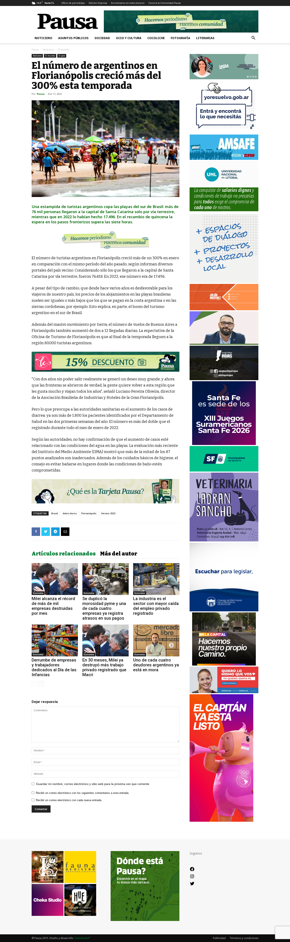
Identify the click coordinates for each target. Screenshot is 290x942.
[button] (253, 38)
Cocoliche (156, 38)
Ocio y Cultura (128, 38)
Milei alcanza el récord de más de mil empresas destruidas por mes (53, 606)
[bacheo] (224, 664)
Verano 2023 (108, 513)
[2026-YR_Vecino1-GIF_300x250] (224, 132)
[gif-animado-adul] (224, 212)
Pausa (35, 49)
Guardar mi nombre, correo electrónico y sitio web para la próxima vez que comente (92, 784)
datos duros (70, 513)
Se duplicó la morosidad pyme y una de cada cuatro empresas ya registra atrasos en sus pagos (104, 608)
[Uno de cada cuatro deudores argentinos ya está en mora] (156, 640)
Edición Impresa (98, 2)
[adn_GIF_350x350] (224, 282)
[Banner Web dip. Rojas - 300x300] (224, 379)
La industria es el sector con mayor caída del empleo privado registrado (156, 606)
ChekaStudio (81, 938)
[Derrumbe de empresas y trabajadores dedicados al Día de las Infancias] (55, 640)
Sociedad (102, 38)
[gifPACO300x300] (224, 444)
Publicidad (219, 938)
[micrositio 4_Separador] (105, 240)
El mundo (50, 55)
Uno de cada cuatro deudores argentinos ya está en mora (156, 664)
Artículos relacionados (64, 554)
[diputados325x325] (224, 610)
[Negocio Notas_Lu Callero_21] (105, 362)
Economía (38, 593)
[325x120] (224, 470)
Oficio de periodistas (73, 2)
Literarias (205, 38)
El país (62, 55)
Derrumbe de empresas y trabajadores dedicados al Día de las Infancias (54, 667)
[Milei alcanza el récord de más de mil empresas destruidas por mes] (55, 579)
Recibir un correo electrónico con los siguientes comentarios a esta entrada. (82, 793)
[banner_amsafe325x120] (224, 159)
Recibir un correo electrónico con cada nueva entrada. (69, 800)
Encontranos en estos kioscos (127, 2)
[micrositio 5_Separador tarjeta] (105, 491)
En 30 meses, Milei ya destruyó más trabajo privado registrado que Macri (104, 667)
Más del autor (118, 554)
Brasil (54, 513)
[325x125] (224, 692)
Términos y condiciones (244, 938)
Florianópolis (88, 513)
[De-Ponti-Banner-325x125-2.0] (224, 78)
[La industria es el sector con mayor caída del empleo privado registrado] (156, 579)
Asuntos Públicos (73, 38)
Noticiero (43, 38)
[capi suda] (221, 821)
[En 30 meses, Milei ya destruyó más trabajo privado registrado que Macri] (105, 640)
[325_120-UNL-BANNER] (224, 185)
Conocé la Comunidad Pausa (164, 2)
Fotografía (180, 38)
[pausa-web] (224, 309)
